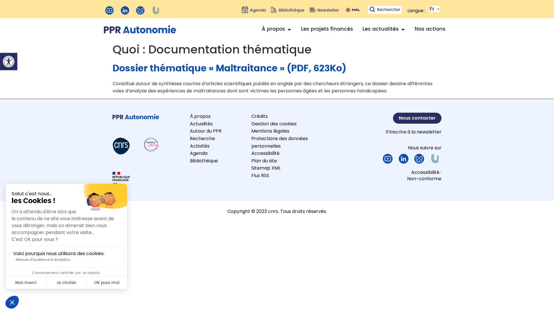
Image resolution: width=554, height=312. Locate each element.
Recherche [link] (202, 138)
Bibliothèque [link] (204, 160)
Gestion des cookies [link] (274, 123)
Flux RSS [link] (260, 175)
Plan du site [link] (264, 160)
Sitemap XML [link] (265, 168)
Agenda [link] (198, 153)
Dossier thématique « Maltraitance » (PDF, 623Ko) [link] (229, 68)
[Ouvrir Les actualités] (402, 29)
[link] (8, 61)
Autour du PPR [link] (206, 131)
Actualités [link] (201, 123)
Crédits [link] (259, 116)
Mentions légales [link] (270, 131)
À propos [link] (200, 116)
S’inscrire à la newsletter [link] (413, 132)
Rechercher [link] (388, 10)
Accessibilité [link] (265, 153)
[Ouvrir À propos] (289, 29)
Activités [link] (199, 146)
